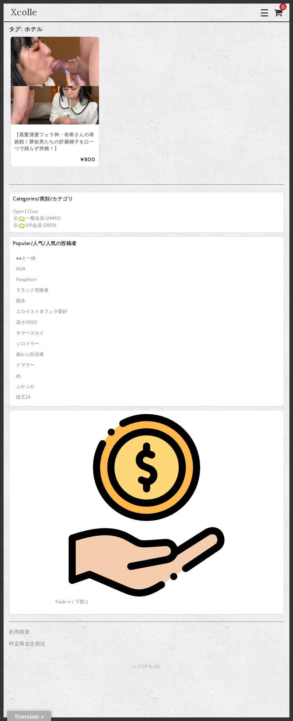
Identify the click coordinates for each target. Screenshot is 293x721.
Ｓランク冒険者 (32, 290)
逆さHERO (27, 322)
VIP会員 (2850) (41, 225)
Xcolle (24, 12)
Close (32, 211)
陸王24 (23, 397)
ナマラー (25, 365)
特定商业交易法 (27, 644)
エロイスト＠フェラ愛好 (41, 311)
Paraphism (26, 279)
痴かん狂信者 (30, 354)
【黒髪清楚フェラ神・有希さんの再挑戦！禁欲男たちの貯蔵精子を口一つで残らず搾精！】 (54, 141)
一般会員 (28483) (43, 218)
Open (18, 211)
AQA (20, 268)
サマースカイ (30, 333)
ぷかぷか (25, 386)
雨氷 (20, 300)
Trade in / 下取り (72, 601)
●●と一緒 (26, 258)
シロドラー (27, 343)
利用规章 (19, 632)
